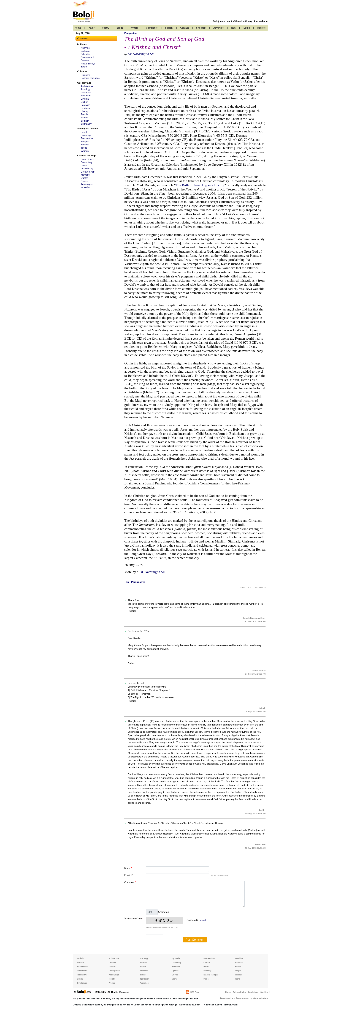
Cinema (85, 98)
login (246, 27)
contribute (152, 27)
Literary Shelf (87, 171)
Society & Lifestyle (87, 128)
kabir (91, 27)
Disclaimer (253, 992)
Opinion (85, 60)
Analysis (85, 48)
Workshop (86, 187)
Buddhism (86, 95)
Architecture (87, 86)
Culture (84, 102)
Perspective (87, 138)
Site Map (264, 992)
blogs (120, 27)
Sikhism (85, 120)
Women (85, 151)
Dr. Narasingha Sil (141, 54)
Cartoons (85, 51)
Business (85, 75)
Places (84, 117)
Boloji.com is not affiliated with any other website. (240, 21)
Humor (84, 165)
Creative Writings (86, 155)
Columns (82, 71)
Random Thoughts (90, 78)
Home (228, 992)
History (84, 111)
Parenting (86, 135)
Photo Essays (88, 63)
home (78, 27)
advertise (218, 27)
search (169, 27)
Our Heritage (84, 82)
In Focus (82, 44)
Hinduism (85, 108)
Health (84, 132)
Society (85, 144)
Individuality (87, 168)
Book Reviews (88, 159)
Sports (84, 66)
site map (201, 27)
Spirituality (86, 123)
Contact (184, 27)
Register (261, 27)
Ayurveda (86, 92)
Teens (84, 147)
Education (86, 54)
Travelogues (87, 184)
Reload (202, 920)
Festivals (85, 105)
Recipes (85, 141)
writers (134, 27)
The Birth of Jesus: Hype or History (200, 185)
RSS (233, 27)
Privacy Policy (239, 992)
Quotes (84, 178)
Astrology (86, 89)
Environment (87, 57)
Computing (86, 162)
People (84, 114)
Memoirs (85, 174)
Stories (84, 181)
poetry (105, 27)
